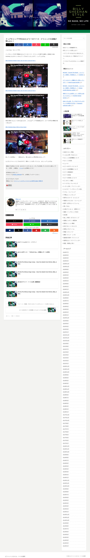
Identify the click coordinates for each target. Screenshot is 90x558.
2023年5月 (66, 306)
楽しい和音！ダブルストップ (71, 217)
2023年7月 (66, 300)
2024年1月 (66, 289)
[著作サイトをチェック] (16, 209)
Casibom (81, 74)
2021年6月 (66, 352)
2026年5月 (66, 255)
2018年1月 (66, 412)
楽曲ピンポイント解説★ (70, 220)
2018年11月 (66, 389)
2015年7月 (66, 494)
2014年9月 (66, 523)
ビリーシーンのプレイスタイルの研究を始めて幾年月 (28, 181)
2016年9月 (66, 454)
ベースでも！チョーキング (71, 183)
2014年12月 (66, 514)
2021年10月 (66, 340)
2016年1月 (66, 477)
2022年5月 (66, 323)
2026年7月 (66, 252)
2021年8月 (66, 346)
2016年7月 (66, 460)
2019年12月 (66, 369)
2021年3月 (66, 357)
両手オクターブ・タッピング (71, 197)
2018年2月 (66, 409)
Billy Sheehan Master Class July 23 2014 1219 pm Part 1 (21, 60)
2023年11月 (66, 292)
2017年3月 (66, 440)
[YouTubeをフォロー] (22, 209)
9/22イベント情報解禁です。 (70, 47)
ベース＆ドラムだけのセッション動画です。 (73, 62)
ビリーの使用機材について (71, 169)
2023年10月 (66, 295)
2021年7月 (66, 349)
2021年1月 (66, 363)
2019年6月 (66, 377)
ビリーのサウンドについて (71, 166)
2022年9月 (66, 320)
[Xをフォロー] (18, 209)
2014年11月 (66, 517)
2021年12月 (66, 335)
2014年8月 (66, 526)
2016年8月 (66, 457)
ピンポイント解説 (68, 180)
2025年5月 (66, 272)
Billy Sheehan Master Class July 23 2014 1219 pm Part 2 (21, 90)
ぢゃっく (18, 199)
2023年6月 (66, 303)
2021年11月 (66, 337)
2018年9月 (66, 394)
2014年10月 (66, 520)
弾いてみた (67, 206)
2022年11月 (66, 318)
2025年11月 (66, 266)
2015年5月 (66, 500)
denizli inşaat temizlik (73, 82)
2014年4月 (66, 537)
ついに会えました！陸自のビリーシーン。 (73, 57)
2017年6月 (66, 432)
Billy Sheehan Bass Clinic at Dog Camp (16, 127)
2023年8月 (66, 298)
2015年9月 (66, 489)
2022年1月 (66, 332)
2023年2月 (66, 312)
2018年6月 (66, 400)
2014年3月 (66, 540)
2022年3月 (66, 329)
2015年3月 (66, 506)
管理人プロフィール (69, 229)
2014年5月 (66, 534)
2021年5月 (66, 355)
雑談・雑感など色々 (69, 243)
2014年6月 (66, 531)
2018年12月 (66, 386)
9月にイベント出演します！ (70, 50)
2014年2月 (66, 543)
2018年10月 (66, 392)
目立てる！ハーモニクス (70, 226)
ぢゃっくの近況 (68, 160)
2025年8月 (66, 269)
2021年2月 (66, 360)
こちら (21, 168)
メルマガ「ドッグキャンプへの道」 (73, 189)
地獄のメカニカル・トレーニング (73, 200)
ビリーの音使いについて (70, 177)
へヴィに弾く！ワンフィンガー (72, 186)
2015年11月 (66, 483)
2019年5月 (66, 380)
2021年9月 (66, 343)
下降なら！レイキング (70, 194)
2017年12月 (66, 414)
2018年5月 (66, 403)
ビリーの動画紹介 (10, 215)
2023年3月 (66, 309)
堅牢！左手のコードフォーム (71, 203)
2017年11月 (66, 417)
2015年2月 (66, 509)
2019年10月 (66, 372)
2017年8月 (66, 426)
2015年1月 (66, 511)
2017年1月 (66, 443)
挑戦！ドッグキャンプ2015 (71, 212)
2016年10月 (66, 451)
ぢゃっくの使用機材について (71, 157)
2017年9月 (66, 423)
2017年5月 (66, 434)
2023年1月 (66, 315)
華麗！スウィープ (68, 232)
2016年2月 (66, 474)
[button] (54, 44)
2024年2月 (66, 286)
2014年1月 (66, 546)
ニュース (66, 163)
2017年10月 (66, 420)
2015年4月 (66, 503)
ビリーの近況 (67, 175)
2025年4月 (66, 275)
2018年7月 (66, 397)
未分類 (65, 214)
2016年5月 (66, 466)
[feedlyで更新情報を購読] (23, 209)
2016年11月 (66, 449)
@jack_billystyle (17, 174)
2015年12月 (66, 480)
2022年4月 (66, 326)
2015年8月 (66, 491)
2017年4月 (66, 437)
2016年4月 (66, 469)
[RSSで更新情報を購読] (25, 209)
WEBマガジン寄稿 (69, 152)
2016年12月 (66, 446)
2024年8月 (66, 283)
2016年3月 (66, 471)
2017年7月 (66, 429)
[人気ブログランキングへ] (9, 185)
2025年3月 (66, 278)
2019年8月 (66, 375)
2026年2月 (66, 260)
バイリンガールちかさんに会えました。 (73, 53)
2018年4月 (66, 406)
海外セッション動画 (69, 223)
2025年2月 (66, 280)
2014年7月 (66, 528)
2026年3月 (66, 258)
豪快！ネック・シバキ (70, 234)
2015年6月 (66, 497)
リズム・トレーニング (70, 192)
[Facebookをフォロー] (20, 209)
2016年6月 (66, 463)
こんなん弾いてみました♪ (70, 155)
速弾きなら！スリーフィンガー (72, 240)
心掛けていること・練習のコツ (72, 209)
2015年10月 (66, 486)
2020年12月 (66, 366)
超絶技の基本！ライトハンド (71, 237)
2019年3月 (66, 383)
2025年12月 (66, 263)
